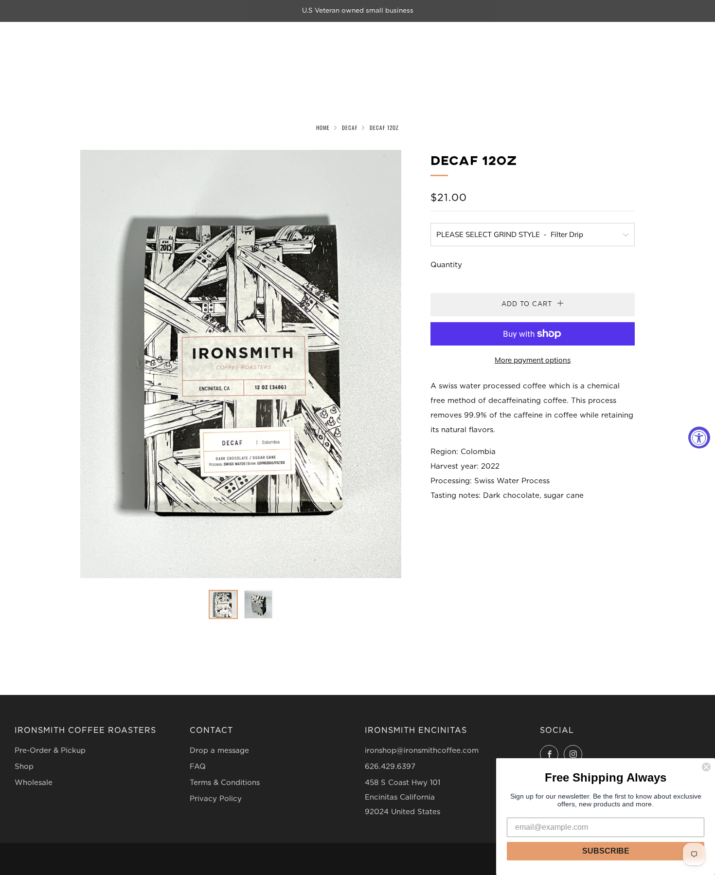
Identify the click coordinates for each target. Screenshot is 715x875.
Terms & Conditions (225, 782)
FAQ (198, 766)
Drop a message (219, 750)
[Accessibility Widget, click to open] (699, 438)
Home (323, 127)
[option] (240, 364)
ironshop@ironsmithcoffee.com (422, 750)
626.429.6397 (390, 766)
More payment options (533, 360)
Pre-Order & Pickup (50, 750)
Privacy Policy (216, 798)
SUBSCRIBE (605, 851)
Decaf (350, 127)
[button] (223, 604)
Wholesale (34, 782)
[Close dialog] (706, 767)
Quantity (446, 265)
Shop (24, 766)
